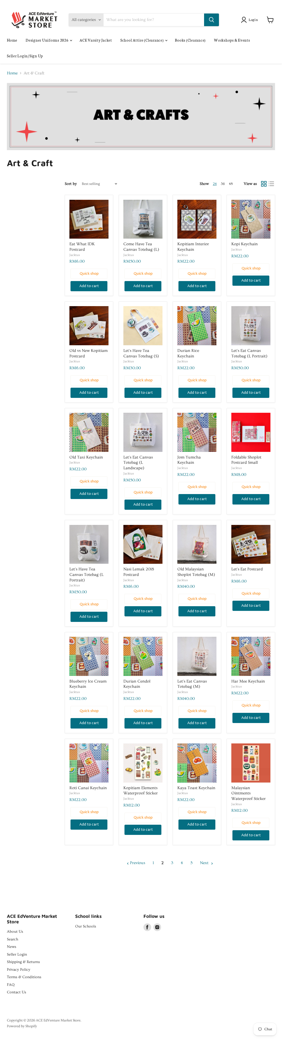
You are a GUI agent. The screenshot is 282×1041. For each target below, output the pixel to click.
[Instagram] (157, 927)
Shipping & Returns (23, 962)
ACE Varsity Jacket (96, 40)
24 (215, 184)
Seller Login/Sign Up (25, 55)
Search (12, 939)
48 (231, 184)
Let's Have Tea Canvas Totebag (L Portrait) (86, 574)
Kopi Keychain (244, 244)
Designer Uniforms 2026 (47, 40)
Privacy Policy (18, 969)
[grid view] (264, 184)
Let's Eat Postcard (247, 569)
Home (12, 40)
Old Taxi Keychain (86, 457)
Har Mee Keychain (248, 681)
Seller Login (17, 954)
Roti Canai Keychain (88, 788)
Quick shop (89, 273)
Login (253, 19)
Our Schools (85, 926)
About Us (15, 931)
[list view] (271, 184)
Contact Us (16, 992)
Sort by (71, 184)
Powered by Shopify (22, 1026)
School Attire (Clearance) (142, 40)
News (11, 947)
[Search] (211, 20)
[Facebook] (147, 927)
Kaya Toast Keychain (196, 788)
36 (223, 184)
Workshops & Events (232, 40)
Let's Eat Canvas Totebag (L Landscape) (138, 462)
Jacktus (74, 255)
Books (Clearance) (190, 40)
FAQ (11, 985)
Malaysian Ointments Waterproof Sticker (248, 793)
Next (205, 863)
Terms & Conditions (24, 977)
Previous (137, 863)
